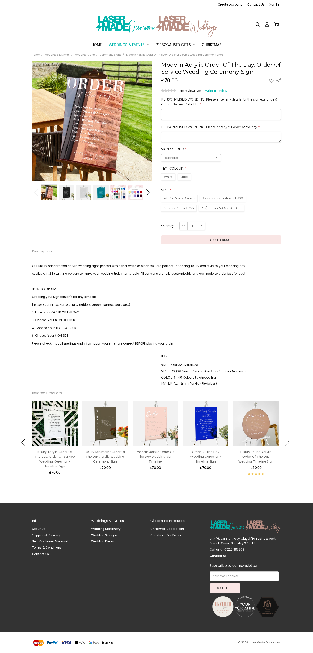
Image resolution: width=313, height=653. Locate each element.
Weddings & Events (127, 44)
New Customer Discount (50, 541)
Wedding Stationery (106, 529)
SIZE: (166, 190)
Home (96, 44)
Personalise (54, 437)
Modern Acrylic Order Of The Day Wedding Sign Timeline (155, 457)
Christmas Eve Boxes (165, 535)
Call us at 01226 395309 (227, 549)
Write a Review (216, 90)
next (287, 442)
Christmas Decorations (167, 529)
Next (147, 192)
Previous (36, 192)
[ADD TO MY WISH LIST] (70, 408)
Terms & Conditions (47, 547)
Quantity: (168, 226)
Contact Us (255, 4)
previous (23, 442)
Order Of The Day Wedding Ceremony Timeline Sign (205, 457)
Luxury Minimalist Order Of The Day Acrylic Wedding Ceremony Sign (105, 457)
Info (164, 355)
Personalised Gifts (174, 44)
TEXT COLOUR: (173, 168)
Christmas (211, 44)
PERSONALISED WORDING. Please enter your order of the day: (210, 127)
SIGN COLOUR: (173, 149)
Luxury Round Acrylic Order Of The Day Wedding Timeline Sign (255, 457)
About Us (38, 529)
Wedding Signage (104, 535)
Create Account (230, 4)
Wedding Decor (102, 541)
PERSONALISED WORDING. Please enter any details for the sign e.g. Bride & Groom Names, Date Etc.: (219, 102)
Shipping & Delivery (46, 535)
